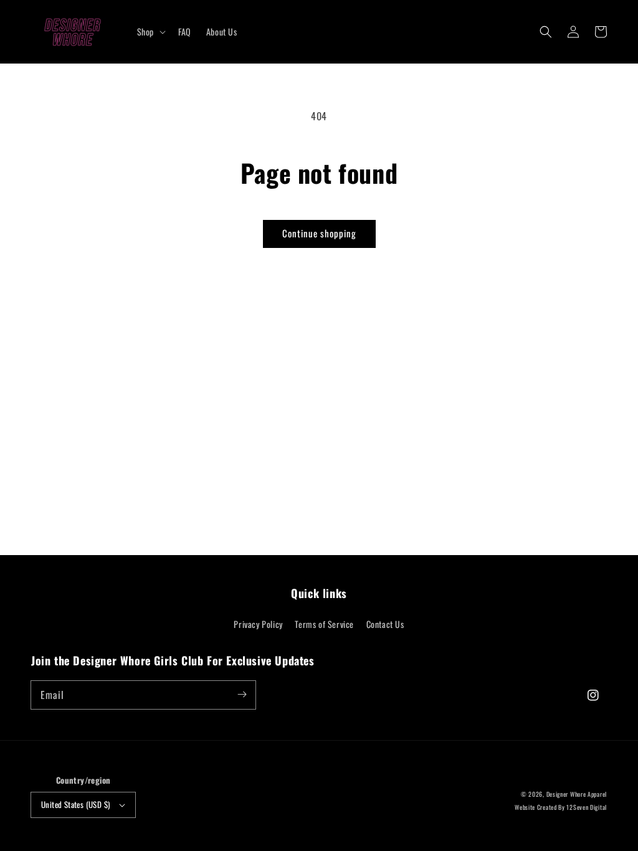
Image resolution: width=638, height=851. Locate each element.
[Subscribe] (241, 694)
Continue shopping (319, 233)
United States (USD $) (75, 804)
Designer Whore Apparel (576, 794)
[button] (545, 31)
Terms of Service (324, 623)
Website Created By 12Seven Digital (561, 807)
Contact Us (385, 623)
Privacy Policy (258, 623)
